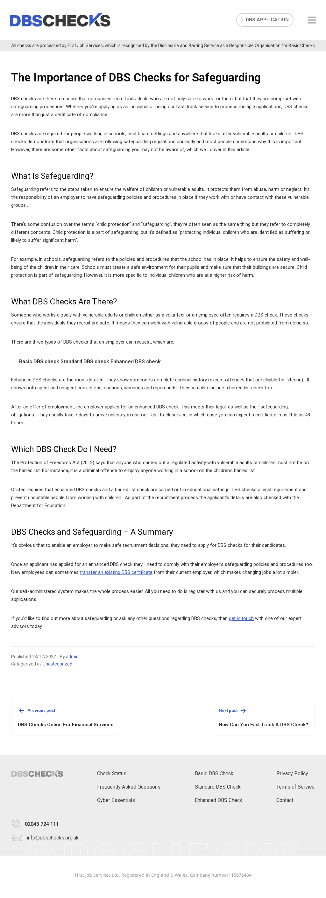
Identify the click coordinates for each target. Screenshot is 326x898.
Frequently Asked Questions (128, 787)
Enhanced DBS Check (218, 800)
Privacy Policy (292, 773)
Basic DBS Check (214, 773)
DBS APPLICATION (267, 20)
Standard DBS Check (218, 787)
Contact (284, 800)
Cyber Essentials (116, 800)
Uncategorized (57, 663)
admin (72, 656)
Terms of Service (295, 787)
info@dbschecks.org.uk (53, 838)
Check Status (111, 773)
